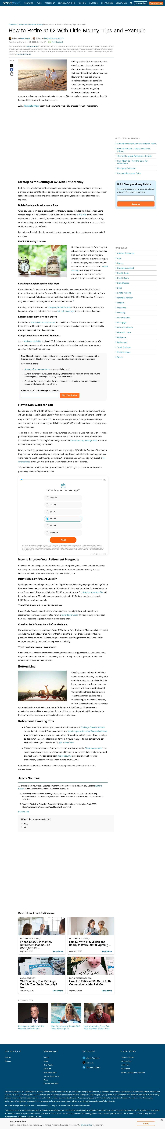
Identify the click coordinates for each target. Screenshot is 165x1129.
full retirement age (65, 311)
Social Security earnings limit (83, 440)
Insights (120, 302)
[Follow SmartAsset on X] (83, 1062)
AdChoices (125, 1065)
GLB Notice (125, 1069)
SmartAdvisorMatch (51, 1084)
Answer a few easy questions (37, 369)
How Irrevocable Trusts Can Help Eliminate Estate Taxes (96, 1027)
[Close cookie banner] (162, 1120)
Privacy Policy (126, 1061)
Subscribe (136, 204)
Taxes (39, 3)
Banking (82, 3)
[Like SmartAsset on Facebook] (83, 1057)
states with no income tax (43, 322)
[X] (11, 65)
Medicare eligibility (32, 341)
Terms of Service (127, 1057)
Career (120, 263)
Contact (8, 1057)
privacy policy (86, 1125)
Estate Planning (124, 293)
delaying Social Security (60, 307)
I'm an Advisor (140, 3)
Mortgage (28, 3)
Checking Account (125, 268)
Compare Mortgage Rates (129, 173)
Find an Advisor (156, 3)
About (46, 1061)
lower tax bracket (69, 615)
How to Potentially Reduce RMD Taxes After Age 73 (65, 1027)
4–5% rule (81, 214)
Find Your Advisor (69, 395)
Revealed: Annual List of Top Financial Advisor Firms (31, 1027)
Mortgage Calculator (126, 168)
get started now (66, 742)
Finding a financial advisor (93, 727)
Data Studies (123, 283)
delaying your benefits (92, 592)
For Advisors (107, 3)
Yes (26, 824)
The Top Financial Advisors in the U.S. (134, 156)
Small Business (124, 347)
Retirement (50, 3)
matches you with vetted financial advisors (87, 731)
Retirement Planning (35, 24)
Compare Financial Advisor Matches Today (136, 143)
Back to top (23, 812)
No (25, 827)
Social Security (64, 756)
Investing (93, 3)
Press (46, 1080)
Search (46, 1057)
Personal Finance (125, 327)
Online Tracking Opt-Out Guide (133, 1072)
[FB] (11, 70)
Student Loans (123, 352)
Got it (146, 1124)
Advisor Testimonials (51, 1076)
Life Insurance (123, 317)
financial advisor (31, 106)
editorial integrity (32, 46)
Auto (119, 258)
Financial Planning (66, 3)
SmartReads (121, 3)
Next (63, 540)
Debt (119, 288)
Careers (8, 1061)
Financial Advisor (125, 298)
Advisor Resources (125, 253)
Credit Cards (123, 273)
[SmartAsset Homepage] (12, 3)
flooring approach (94, 748)
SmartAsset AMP (50, 1072)
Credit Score (123, 278)
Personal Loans (124, 332)
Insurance (121, 307)
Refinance (121, 337)
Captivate (47, 1069)
